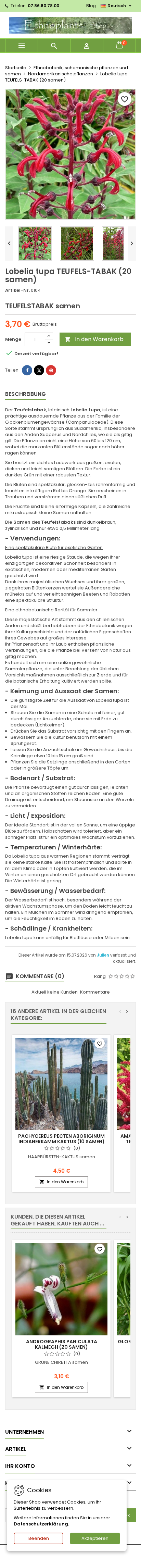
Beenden (38, 1538)
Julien (103, 955)
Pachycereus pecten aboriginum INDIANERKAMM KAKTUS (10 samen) (61, 1139)
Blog (91, 6)
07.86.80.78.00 (43, 6)
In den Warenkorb (94, 339)
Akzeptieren (94, 1538)
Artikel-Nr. (17, 290)
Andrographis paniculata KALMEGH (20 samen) (61, 1344)
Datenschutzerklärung (41, 1524)
